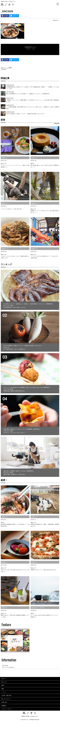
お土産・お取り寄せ (6, 695)
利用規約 (4, 705)
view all (56, 123)
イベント (4, 692)
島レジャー (4, 682)
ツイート (14, 15)
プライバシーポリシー (7, 709)
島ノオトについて (6, 699)
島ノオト (8, 4)
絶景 (3, 685)
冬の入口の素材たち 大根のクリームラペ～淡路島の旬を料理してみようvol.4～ (25, 113)
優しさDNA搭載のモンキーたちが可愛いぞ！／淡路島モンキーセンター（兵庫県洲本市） (28, 93)
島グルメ (4, 678)
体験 (3, 688)
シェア (5, 15)
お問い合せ (4, 702)
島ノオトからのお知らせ (8, 667)
